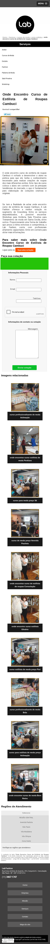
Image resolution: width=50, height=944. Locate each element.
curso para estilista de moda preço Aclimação (25, 754)
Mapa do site (25, 925)
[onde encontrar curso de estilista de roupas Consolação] (25, 565)
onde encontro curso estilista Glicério (25, 627)
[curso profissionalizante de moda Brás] (25, 691)
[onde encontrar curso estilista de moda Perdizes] (25, 439)
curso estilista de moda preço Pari (25, 669)
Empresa (25, 893)
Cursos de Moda (8, 55)
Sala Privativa (7, 78)
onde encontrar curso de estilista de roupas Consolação (25, 584)
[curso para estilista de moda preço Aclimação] (25, 734)
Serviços (25, 44)
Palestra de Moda (8, 73)
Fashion (5, 67)
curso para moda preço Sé (25, 500)
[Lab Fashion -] (25, 20)
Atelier (4, 50)
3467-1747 (11, 876)
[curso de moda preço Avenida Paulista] (25, 522)
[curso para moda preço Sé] (25, 482)
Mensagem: (33, 329)
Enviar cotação (24, 368)
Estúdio (5, 61)
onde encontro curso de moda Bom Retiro (25, 796)
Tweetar (7, 114)
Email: (13, 289)
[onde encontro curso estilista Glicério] (25, 608)
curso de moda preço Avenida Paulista (25, 542)
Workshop (5, 84)
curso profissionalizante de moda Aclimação (25, 416)
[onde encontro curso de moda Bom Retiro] (25, 777)
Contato (25, 917)
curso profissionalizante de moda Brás (25, 711)
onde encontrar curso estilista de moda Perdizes (25, 459)
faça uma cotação (25, 250)
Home (25, 885)
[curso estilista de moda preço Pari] (25, 651)
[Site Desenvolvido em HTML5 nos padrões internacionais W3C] (8, 942)
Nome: (13, 280)
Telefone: (37, 298)
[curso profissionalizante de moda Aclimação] (25, 396)
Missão (25, 901)
